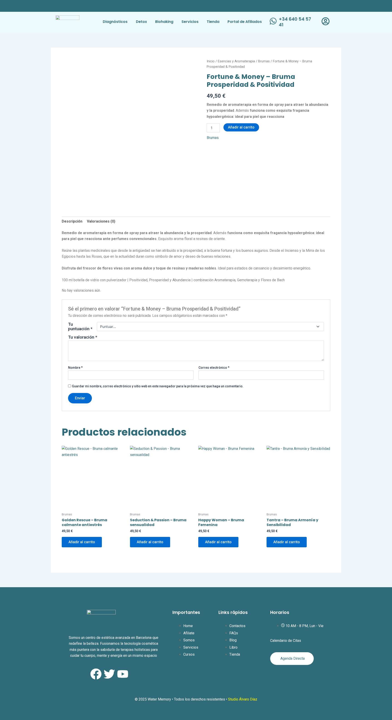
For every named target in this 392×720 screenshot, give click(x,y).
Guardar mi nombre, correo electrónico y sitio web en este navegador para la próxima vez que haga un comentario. (157, 386)
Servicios (189, 21)
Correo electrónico (213, 367)
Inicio (211, 61)
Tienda (213, 21)
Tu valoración (82, 337)
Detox (141, 21)
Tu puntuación (80, 326)
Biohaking (164, 21)
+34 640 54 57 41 (295, 22)
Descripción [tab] (72, 221)
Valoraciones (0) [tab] (101, 221)
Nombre (75, 367)
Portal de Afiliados (245, 21)
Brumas (264, 61)
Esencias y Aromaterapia (236, 61)
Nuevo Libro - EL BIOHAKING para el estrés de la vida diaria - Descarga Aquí (196, 4)
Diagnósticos (115, 21)
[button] (245, 22)
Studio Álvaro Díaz (242, 699)
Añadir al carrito (241, 127)
